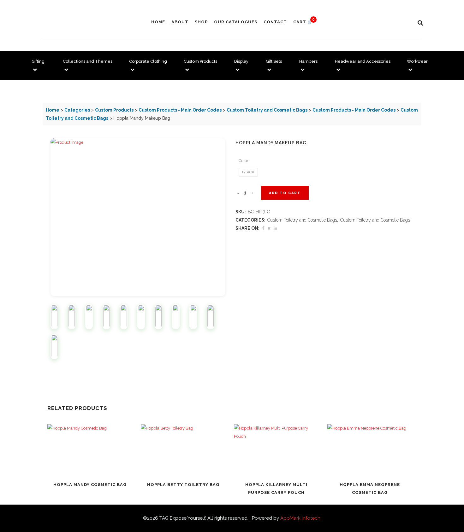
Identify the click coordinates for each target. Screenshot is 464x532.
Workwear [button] (417, 61)
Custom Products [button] (200, 61)
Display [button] (241, 61)
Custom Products (114, 110)
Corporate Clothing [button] (148, 61)
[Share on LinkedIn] (275, 228)
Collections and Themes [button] (87, 61)
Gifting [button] (38, 61)
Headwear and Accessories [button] (362, 61)
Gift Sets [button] (274, 61)
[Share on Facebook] (263, 228)
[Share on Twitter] (269, 228)
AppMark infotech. (300, 518)
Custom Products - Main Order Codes (180, 110)
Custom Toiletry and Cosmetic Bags (267, 110)
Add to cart (285, 193)
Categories (77, 110)
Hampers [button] (308, 61)
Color (243, 160)
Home (52, 110)
